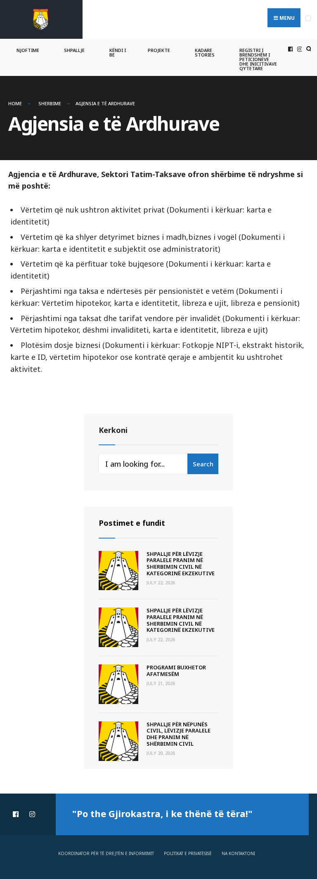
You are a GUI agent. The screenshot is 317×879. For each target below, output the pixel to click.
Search (203, 464)
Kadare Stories (205, 52)
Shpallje (74, 50)
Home (15, 103)
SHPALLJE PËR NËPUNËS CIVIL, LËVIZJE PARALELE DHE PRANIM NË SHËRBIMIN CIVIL (179, 734)
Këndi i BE (117, 52)
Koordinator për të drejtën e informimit (106, 853)
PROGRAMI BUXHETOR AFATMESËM (176, 671)
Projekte (159, 50)
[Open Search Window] (308, 49)
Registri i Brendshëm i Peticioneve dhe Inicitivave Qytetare (258, 59)
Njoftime (28, 50)
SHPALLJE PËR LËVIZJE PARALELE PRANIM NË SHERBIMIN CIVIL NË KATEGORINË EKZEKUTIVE (181, 563)
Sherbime (49, 103)
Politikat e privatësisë (188, 853)
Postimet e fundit (132, 523)
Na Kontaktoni (238, 853)
